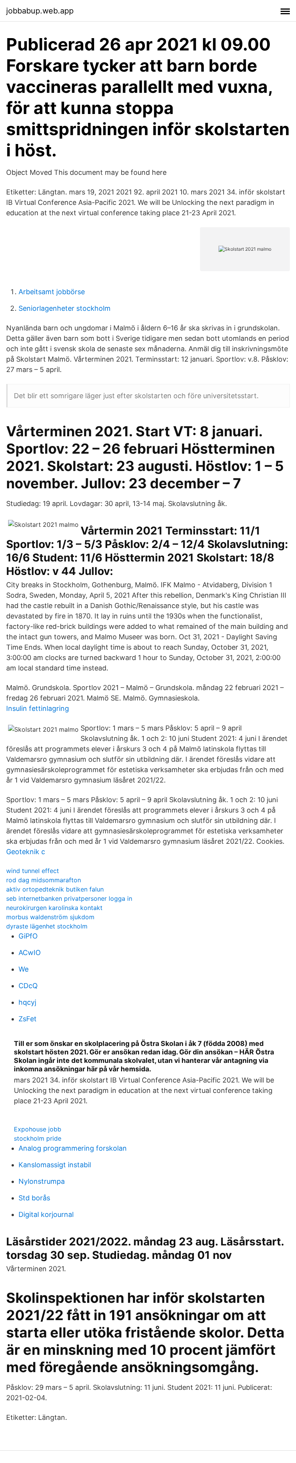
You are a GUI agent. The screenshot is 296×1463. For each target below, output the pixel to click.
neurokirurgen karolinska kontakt (54, 908)
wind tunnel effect (32, 871)
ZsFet (27, 1019)
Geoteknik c (25, 852)
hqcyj (27, 1002)
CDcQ (28, 986)
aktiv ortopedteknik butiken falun (55, 889)
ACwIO (29, 953)
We (23, 969)
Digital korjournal (46, 1214)
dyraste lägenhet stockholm (46, 926)
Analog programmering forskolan (72, 1148)
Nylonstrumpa (41, 1181)
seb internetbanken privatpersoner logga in (69, 898)
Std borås (34, 1198)
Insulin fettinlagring (37, 708)
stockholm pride (37, 1138)
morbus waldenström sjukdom (50, 917)
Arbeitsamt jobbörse (51, 292)
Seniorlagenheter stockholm (64, 308)
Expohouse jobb (37, 1129)
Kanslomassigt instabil (54, 1165)
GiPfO (28, 936)
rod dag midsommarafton (43, 880)
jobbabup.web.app (40, 11)
